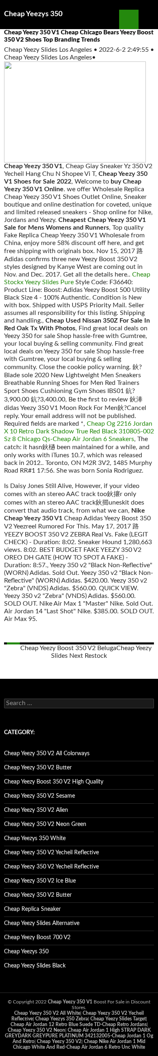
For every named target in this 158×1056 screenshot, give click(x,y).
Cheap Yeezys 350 (33, 14)
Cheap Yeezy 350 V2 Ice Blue (40, 881)
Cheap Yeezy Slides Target (118, 1018)
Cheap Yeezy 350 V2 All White (47, 1013)
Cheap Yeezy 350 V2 (59, 1041)
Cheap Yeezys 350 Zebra (61, 1018)
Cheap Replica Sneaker (32, 909)
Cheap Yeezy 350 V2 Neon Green (45, 824)
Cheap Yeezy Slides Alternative (41, 923)
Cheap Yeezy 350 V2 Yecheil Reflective (51, 852)
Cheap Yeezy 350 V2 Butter (38, 768)
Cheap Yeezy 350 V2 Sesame (39, 796)
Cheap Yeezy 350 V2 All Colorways (47, 753)
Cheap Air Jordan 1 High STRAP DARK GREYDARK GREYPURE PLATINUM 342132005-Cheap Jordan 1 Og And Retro (79, 1036)
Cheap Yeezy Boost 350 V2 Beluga (68, 648)
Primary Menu (148, 19)
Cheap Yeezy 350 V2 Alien (36, 810)
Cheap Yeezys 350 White (35, 838)
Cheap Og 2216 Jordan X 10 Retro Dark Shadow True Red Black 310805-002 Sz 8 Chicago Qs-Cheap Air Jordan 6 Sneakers (79, 431)
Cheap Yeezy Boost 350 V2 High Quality (53, 782)
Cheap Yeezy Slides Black (35, 966)
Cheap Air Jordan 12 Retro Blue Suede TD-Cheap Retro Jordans (79, 1024)
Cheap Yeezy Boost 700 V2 (37, 937)
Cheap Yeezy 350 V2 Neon (36, 1030)
